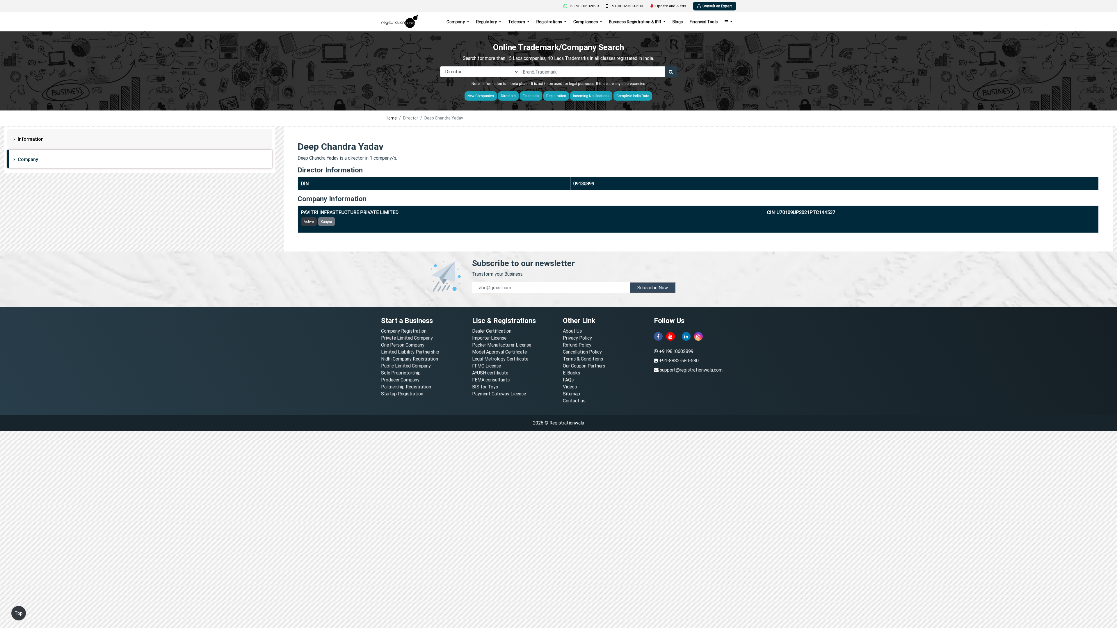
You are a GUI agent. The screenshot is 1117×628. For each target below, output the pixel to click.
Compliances (586, 21)
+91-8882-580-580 (626, 5)
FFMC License (486, 366)
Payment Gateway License (499, 394)
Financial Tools (704, 21)
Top (19, 613)
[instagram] (698, 336)
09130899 (583, 183)
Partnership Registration (406, 387)
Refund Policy (577, 345)
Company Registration (403, 331)
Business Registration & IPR (635, 21)
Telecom (517, 21)
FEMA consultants (491, 380)
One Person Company (402, 345)
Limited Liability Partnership (410, 352)
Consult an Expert (717, 5)
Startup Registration (402, 394)
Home (391, 118)
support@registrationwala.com (691, 370)
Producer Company (400, 380)
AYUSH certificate (490, 373)
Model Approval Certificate (499, 352)
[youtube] (670, 336)
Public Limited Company (406, 366)
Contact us (574, 401)
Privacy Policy (577, 338)
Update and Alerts (670, 5)
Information (30, 139)
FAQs (568, 380)
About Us (572, 331)
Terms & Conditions (583, 359)
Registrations (549, 21)
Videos (570, 387)
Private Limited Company (407, 338)
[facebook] (658, 336)
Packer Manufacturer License (501, 345)
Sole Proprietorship (401, 373)
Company (456, 21)
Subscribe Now (652, 287)
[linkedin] (686, 336)
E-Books (571, 373)
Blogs (678, 21)
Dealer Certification (491, 331)
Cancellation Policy (582, 352)
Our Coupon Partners (584, 366)
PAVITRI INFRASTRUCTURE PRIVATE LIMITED (350, 212)
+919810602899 (584, 5)
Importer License (489, 338)
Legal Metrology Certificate (500, 359)
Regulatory (487, 21)
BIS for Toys (485, 387)
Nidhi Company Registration (409, 359)
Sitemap (571, 394)
